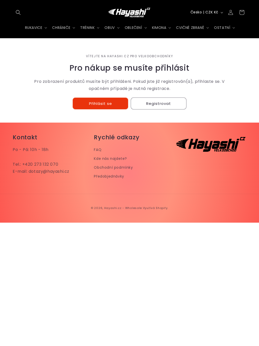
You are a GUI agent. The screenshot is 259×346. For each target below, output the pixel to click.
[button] (18, 12)
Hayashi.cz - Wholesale (123, 208)
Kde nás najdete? (110, 158)
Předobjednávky (109, 176)
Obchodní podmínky (113, 167)
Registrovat (158, 103)
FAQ (97, 149)
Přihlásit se (100, 103)
